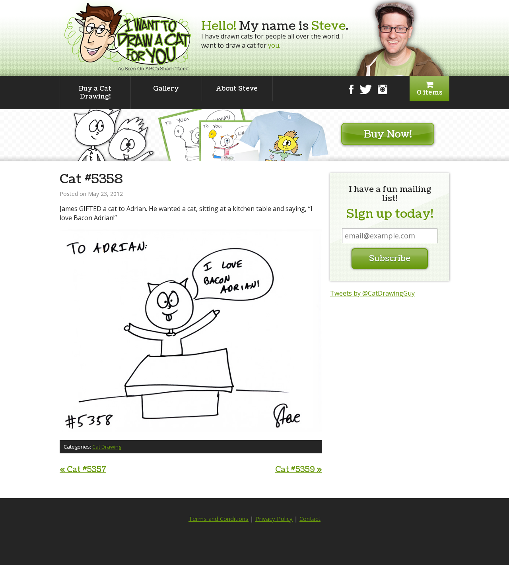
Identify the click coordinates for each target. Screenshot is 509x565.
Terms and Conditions (218, 518)
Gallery (166, 88)
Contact (310, 518)
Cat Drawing (106, 446)
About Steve (237, 88)
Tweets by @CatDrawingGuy (372, 293)
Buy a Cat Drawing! (95, 92)
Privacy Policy (274, 518)
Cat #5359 (298, 469)
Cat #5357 (83, 469)
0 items (430, 92)
